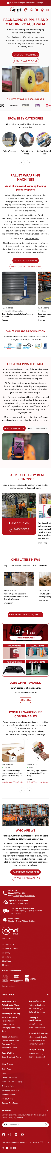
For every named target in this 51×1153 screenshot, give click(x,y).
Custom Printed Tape (11, 1009)
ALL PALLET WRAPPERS (25, 260)
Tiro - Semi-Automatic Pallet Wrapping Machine (17, 315)
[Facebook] (3, 1134)
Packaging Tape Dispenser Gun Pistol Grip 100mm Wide (37, 773)
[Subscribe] (45, 1124)
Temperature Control (37, 1044)
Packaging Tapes (8, 1044)
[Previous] (21, 162)
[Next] (29, 162)
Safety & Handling (36, 1053)
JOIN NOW (25, 700)
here (26, 903)
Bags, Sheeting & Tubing (11, 1057)
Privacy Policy (7, 1099)
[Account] (26, 10)
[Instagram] (9, 1134)
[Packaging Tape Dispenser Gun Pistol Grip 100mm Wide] (38, 750)
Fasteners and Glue (9, 1047)
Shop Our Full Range (25, 54)
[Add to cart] (13, 758)
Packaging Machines (37, 1040)
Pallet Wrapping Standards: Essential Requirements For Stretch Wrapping (16, 596)
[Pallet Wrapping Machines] (9, 139)
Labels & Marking (35, 1024)
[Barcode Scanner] (47, 10)
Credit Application (9, 1078)
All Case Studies (18, 529)
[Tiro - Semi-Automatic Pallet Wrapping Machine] (19, 288)
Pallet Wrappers (9, 151)
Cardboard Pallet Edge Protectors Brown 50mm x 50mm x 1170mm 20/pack (12, 773)
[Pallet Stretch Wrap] (26, 139)
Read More (42, 543)
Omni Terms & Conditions (12, 1082)
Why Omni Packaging (26, 878)
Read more (8, 603)
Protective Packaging (37, 1005)
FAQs (4, 1073)
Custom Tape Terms (10, 1103)
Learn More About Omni (25, 872)
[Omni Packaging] (16, 10)
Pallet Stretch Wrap (27, 152)
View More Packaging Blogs (25, 614)
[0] (37, 10)
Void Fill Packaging (36, 1008)
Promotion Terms (9, 1095)
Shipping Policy (8, 1086)
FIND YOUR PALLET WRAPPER (26, 266)
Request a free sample (37, 428)
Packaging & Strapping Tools (11, 1029)
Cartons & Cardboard (37, 1012)
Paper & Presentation (37, 1028)
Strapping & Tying (9, 1024)
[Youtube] (22, 1134)
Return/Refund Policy (10, 1090)
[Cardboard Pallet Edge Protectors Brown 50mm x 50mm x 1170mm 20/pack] (13, 750)
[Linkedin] (16, 1134)
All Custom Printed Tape (14, 428)
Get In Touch (7, 1069)
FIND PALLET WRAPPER (26, 60)
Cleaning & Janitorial (37, 1057)
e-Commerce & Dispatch (38, 1037)
